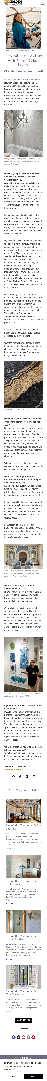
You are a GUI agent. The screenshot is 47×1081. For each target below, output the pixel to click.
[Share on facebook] (13, 776)
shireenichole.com (13, 769)
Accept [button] (33, 1076)
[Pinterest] (33, 1037)
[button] (42, 4)
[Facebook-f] (14, 1037)
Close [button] (13, 1076)
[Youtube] (23, 1037)
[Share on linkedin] (27, 776)
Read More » (10, 848)
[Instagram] (18, 1037)
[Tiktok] (28, 1037)
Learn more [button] (9, 1069)
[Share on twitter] (20, 776)
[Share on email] (34, 776)
